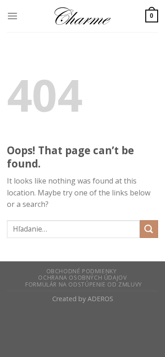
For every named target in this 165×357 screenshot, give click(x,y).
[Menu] (12, 16)
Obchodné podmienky (81, 271)
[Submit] (149, 229)
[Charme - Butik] (82, 16)
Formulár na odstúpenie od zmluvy (83, 284)
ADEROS (100, 298)
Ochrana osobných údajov (82, 277)
